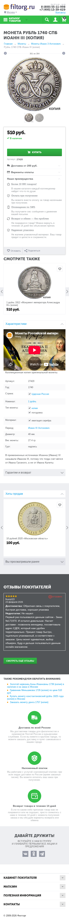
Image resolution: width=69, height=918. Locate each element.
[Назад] (5, 54)
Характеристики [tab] (16, 323)
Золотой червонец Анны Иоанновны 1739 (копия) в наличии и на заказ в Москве (35, 685)
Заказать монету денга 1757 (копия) (29, 702)
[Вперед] (63, 54)
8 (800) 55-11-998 (53, 6)
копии (35, 408)
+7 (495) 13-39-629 (52, 9)
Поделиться (34, 250)
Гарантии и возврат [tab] (18, 472)
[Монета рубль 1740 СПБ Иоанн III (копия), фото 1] (34, 84)
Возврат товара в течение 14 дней (34, 805)
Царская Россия (40, 394)
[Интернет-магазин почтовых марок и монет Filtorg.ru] (19, 7)
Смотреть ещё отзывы (20, 661)
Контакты (60, 12)
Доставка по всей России (35, 727)
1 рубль (32, 401)
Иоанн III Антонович (39, 428)
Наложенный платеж (34, 768)
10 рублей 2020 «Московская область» (27, 538)
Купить (36, 152)
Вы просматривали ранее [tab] (22, 561)
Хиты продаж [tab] (14, 493)
